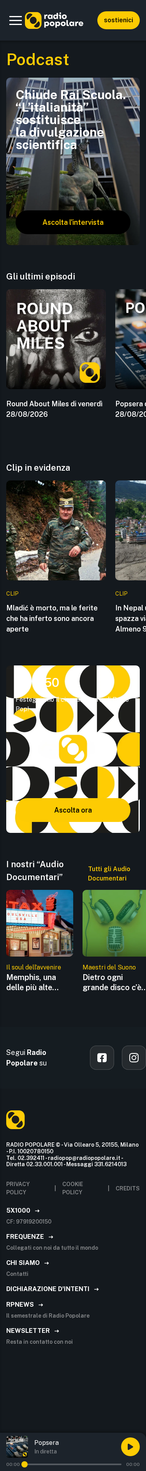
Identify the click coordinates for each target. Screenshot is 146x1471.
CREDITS (128, 1188)
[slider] (24, 1464)
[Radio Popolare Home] (54, 20)
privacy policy (18, 1188)
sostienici (118, 20)
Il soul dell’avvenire (33, 967)
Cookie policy (72, 1188)
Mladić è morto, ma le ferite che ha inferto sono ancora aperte (52, 618)
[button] (15, 20)
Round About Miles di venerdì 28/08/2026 (54, 409)
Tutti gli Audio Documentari (109, 873)
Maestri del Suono (109, 967)
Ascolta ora (73, 810)
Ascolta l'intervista (73, 222)
